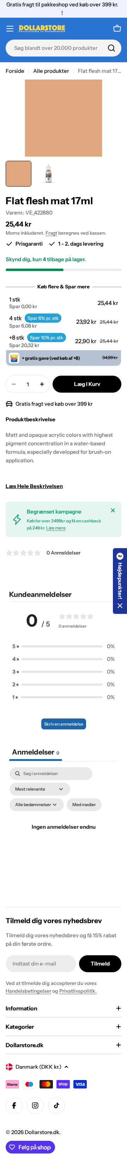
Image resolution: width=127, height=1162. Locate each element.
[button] (63, 302)
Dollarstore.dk (42, 1132)
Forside (15, 71)
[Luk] (113, 510)
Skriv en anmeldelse (63, 724)
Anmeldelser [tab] (35, 752)
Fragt (51, 233)
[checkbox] (84, 804)
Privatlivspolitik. (78, 991)
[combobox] (63, 48)
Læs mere (56, 527)
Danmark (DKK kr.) (38, 1066)
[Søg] (111, 48)
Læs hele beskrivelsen (34, 486)
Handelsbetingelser (28, 991)
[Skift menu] (10, 28)
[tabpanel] (63, 835)
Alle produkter (51, 71)
